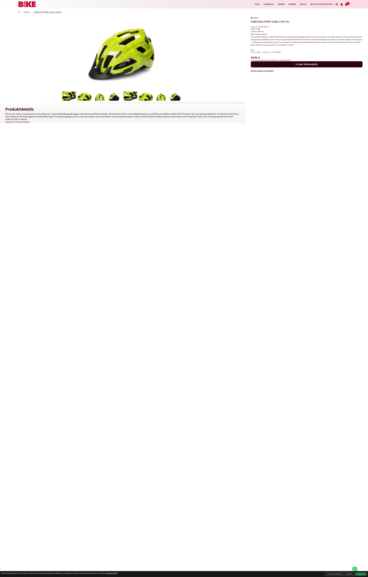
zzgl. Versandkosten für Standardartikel (277, 60)
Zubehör (26, 12)
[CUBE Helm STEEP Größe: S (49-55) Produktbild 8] (176, 96)
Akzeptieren (361, 574)
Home (257, 4)
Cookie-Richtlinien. (111, 573)
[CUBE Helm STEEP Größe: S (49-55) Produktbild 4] (115, 96)
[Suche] (337, 4)
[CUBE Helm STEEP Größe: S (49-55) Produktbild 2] (84, 96)
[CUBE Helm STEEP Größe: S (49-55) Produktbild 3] (100, 96)
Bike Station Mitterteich (321, 4)
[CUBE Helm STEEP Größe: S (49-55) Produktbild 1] (69, 96)
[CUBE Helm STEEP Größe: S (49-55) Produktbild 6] (146, 96)
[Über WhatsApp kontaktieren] (354, 569)
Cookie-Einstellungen (334, 574)
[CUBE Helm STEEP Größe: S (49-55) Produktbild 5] (130, 96)
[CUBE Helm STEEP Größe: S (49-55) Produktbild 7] (161, 96)
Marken (281, 4)
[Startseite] (19, 12)
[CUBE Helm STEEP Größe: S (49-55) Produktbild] (122, 54)
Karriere (292, 4)
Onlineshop (268, 4)
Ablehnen (349, 574)
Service (303, 4)
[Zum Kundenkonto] (341, 4)
